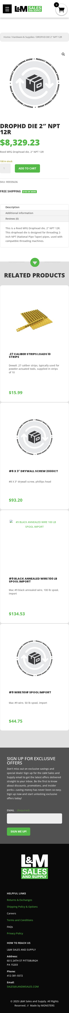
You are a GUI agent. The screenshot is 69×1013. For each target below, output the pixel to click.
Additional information (19, 213)
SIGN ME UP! (19, 831)
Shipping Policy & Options (22, 906)
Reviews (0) (12, 218)
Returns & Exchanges (19, 900)
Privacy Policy (15, 933)
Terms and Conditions (20, 920)
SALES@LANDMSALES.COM (23, 986)
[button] (7, 8)
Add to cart (27, 168)
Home (7, 37)
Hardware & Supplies (23, 37)
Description (12, 207)
